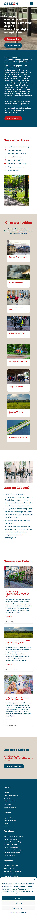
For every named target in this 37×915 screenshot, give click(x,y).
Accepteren (18, 898)
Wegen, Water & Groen (18, 437)
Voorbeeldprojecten (10, 820)
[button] (34, 880)
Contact (6, 826)
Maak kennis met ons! (13, 766)
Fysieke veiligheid (16, 282)
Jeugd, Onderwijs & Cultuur (17, 309)
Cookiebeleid (13, 912)
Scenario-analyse (9, 855)
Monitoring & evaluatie (11, 847)
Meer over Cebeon (13, 118)
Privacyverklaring (22, 912)
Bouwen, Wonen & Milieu (16, 413)
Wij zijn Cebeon (8, 818)
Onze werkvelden (13, 45)
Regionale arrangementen (12, 852)
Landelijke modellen (10, 844)
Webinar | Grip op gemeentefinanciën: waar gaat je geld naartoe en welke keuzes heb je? (18, 594)
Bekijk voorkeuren (18, 908)
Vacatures (7, 823)
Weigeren (18, 903)
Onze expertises (13, 39)
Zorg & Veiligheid (16, 386)
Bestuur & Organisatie (18, 257)
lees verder (9, 616)
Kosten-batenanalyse (11, 839)
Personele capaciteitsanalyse (13, 850)
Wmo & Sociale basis (17, 333)
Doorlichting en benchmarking (13, 836)
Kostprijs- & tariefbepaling (12, 842)
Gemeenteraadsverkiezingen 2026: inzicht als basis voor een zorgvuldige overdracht (18, 649)
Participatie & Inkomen (18, 361)
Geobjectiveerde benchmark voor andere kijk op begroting (18, 701)
